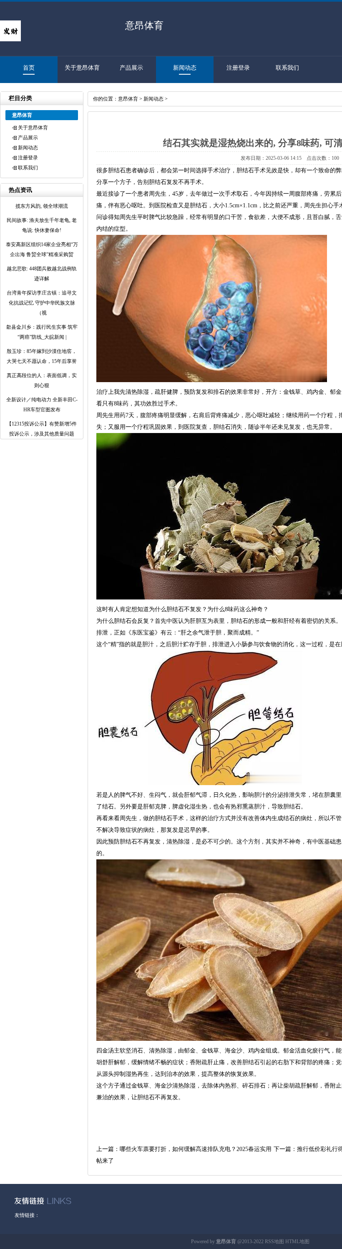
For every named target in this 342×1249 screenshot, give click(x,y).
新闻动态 (184, 68)
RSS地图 (274, 1241)
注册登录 (238, 68)
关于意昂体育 (82, 68)
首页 (29, 68)
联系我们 (287, 68)
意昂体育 (128, 99)
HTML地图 (297, 1241)
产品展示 (131, 68)
